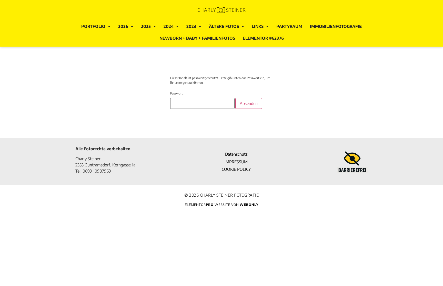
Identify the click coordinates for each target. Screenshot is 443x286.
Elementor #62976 (263, 38)
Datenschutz (236, 154)
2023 (191, 26)
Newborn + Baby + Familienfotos (197, 38)
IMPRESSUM (236, 161)
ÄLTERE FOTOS (224, 26)
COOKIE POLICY (236, 169)
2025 (146, 26)
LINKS (258, 26)
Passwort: (177, 93)
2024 (169, 26)
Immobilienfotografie (336, 26)
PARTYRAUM (289, 26)
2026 (123, 26)
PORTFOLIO (93, 26)
